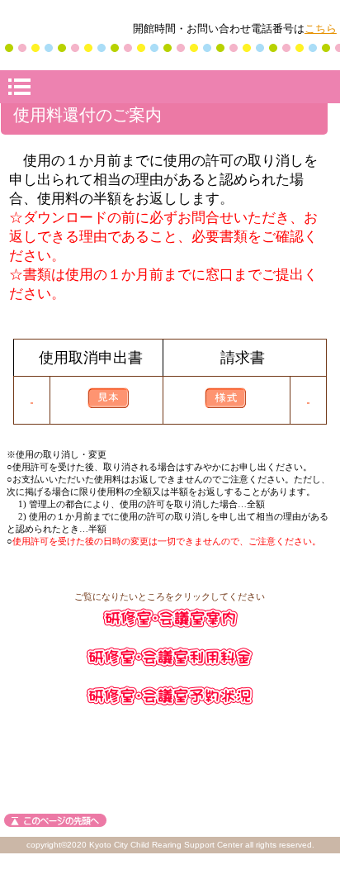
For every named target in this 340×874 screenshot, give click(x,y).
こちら (321, 28)
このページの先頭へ (55, 820)
